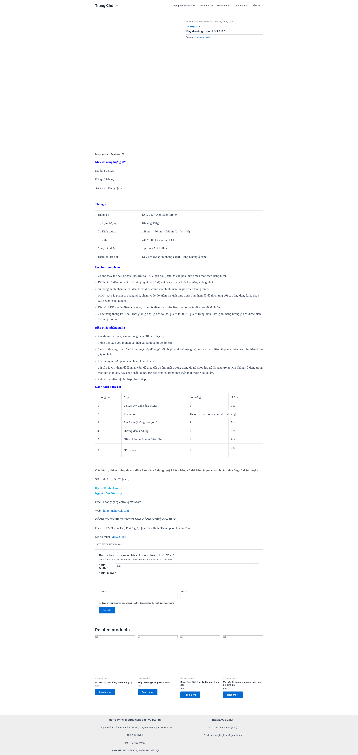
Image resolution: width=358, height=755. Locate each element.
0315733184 (118, 536)
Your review (107, 572)
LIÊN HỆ (256, 5)
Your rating (104, 566)
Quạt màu (240, 5)
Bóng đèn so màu (182, 5)
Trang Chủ (104, 5)
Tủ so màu (204, 5)
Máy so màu (223, 5)
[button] (117, 5)
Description (101, 154)
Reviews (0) (117, 154)
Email (184, 591)
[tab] (101, 154)
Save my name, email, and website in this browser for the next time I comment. (138, 603)
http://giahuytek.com (116, 510)
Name (102, 591)
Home (189, 21)
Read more (105, 692)
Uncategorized (200, 21)
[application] (193, 5)
